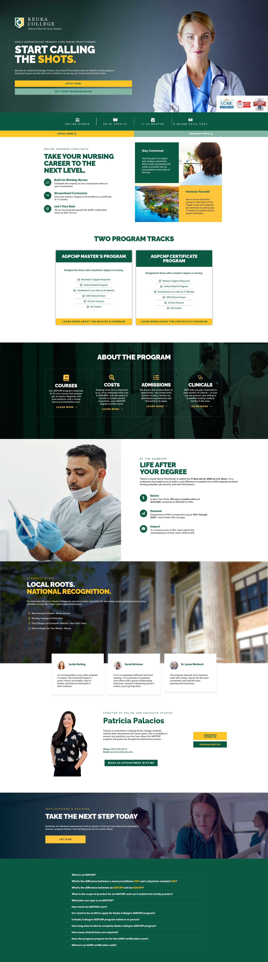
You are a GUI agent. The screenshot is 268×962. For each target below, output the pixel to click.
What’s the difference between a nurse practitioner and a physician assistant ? (124, 881)
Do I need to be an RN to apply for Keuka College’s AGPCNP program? (113, 913)
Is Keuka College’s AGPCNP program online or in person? (106, 919)
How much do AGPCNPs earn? (89, 906)
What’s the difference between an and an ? (108, 887)
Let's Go (65, 839)
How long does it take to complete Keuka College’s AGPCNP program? (114, 925)
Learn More (65, 407)
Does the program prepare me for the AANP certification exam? (110, 938)
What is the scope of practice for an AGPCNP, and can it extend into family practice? (122, 894)
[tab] (210, 736)
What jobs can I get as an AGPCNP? (93, 900)
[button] (134, 875)
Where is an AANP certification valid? (94, 945)
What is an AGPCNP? (84, 874)
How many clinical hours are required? (95, 932)
